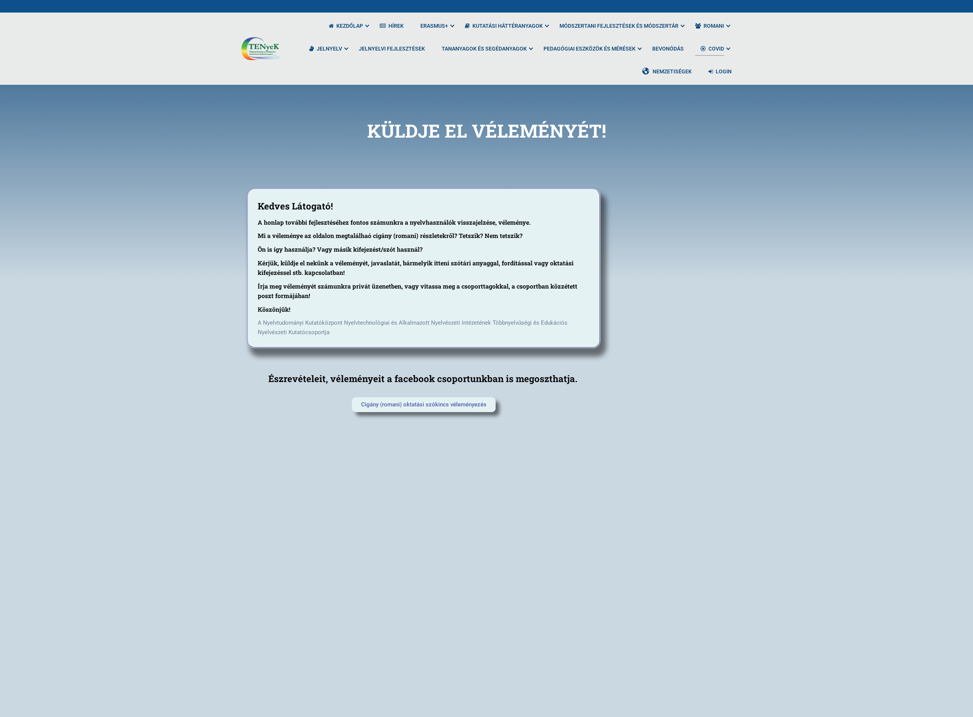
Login (724, 71)
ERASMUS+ (434, 26)
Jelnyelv (329, 49)
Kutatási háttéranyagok (507, 26)
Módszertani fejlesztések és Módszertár (618, 26)
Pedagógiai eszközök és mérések (589, 49)
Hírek (396, 26)
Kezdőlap (349, 26)
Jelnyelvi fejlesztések (392, 49)
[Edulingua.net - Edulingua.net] (260, 48)
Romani (714, 26)
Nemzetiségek (672, 71)
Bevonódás (668, 49)
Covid (716, 49)
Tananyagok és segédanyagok (484, 49)
